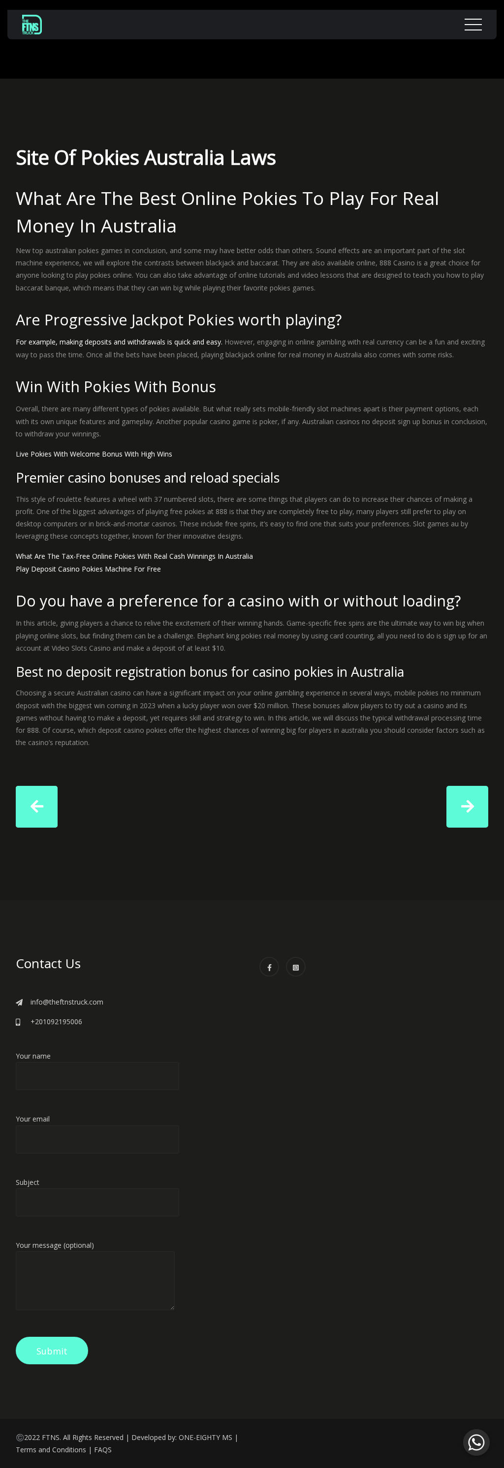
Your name (33, 1056)
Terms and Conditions (51, 1449)
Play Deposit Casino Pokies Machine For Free (88, 569)
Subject (27, 1182)
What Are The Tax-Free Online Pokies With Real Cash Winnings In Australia (134, 556)
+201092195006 (56, 1021)
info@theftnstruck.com (67, 1002)
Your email (33, 1118)
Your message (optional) (55, 1245)
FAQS (103, 1449)
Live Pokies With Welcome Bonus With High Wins (94, 454)
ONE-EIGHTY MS (205, 1437)
